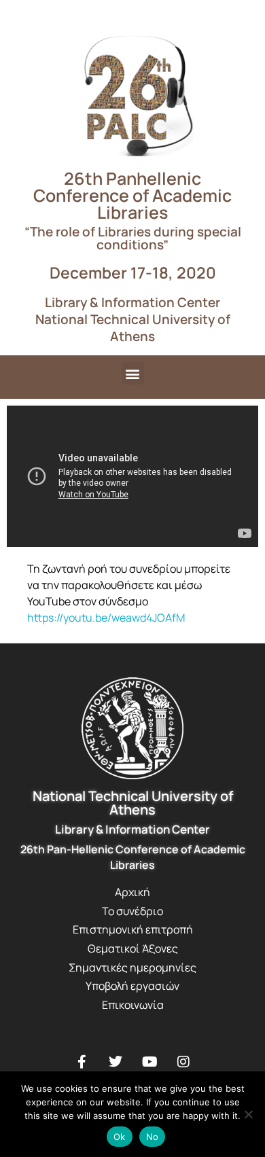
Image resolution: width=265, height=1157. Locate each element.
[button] (133, 373)
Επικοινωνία (133, 1004)
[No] (248, 1114)
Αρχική (132, 892)
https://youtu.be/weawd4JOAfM (106, 617)
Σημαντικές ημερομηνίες (132, 967)
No (152, 1136)
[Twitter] (115, 1061)
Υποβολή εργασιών (132, 985)
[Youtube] (149, 1061)
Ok (119, 1136)
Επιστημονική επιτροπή (133, 929)
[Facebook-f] (81, 1061)
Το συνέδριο (132, 911)
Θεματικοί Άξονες (133, 948)
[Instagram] (183, 1061)
